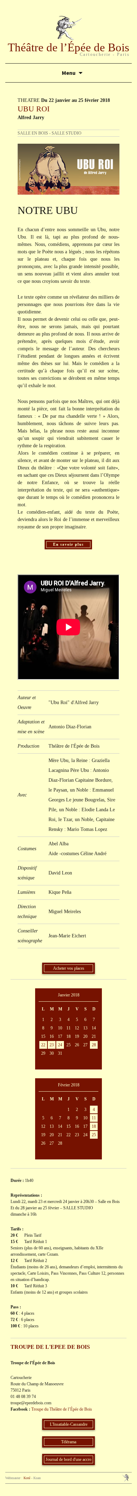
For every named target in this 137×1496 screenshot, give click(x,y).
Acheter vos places (68, 968)
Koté (27, 1478)
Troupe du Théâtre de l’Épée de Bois (61, 1409)
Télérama (68, 1441)
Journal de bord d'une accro (68, 1459)
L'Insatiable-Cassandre (68, 1424)
